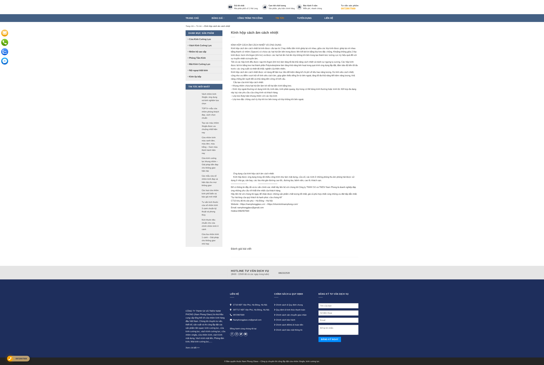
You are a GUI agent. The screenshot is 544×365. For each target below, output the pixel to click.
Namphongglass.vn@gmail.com (247, 320)
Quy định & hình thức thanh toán (290, 310)
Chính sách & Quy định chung (289, 305)
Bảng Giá (217, 18)
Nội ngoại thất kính (198, 70)
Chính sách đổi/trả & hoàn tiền (289, 325)
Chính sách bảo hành (285, 320)
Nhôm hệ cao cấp (197, 51)
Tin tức (280, 18)
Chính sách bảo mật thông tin (289, 330)
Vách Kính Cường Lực (200, 45)
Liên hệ (328, 18)
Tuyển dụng (304, 18)
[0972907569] (10, 358)
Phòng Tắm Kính (197, 58)
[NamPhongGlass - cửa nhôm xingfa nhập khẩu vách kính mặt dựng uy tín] (204, 7)
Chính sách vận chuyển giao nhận (291, 315)
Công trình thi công (250, 18)
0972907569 (238, 315)
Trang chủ (192, 18)
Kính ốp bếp (195, 76)
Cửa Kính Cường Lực (200, 39)
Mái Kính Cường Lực (199, 64)
